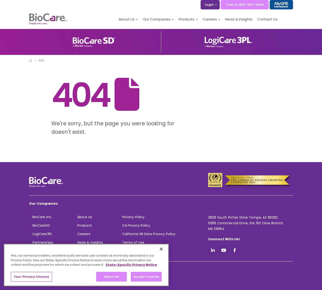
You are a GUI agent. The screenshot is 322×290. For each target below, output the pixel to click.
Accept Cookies (146, 276)
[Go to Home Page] (30, 60)
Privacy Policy (133, 217)
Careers (83, 234)
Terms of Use (133, 242)
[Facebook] (234, 250)
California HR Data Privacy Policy (148, 234)
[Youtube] (223, 250)
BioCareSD (41, 225)
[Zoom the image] (94, 38)
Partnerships (43, 242)
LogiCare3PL (42, 234)
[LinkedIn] (213, 250)
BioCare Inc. (42, 217)
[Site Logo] (48, 19)
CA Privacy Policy (136, 225)
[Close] (161, 249)
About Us (127, 19)
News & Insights (238, 19)
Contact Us (267, 19)
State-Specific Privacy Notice (131, 264)
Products (84, 225)
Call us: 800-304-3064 (245, 4)
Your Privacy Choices (31, 276)
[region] (86, 265)
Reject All (111, 276)
